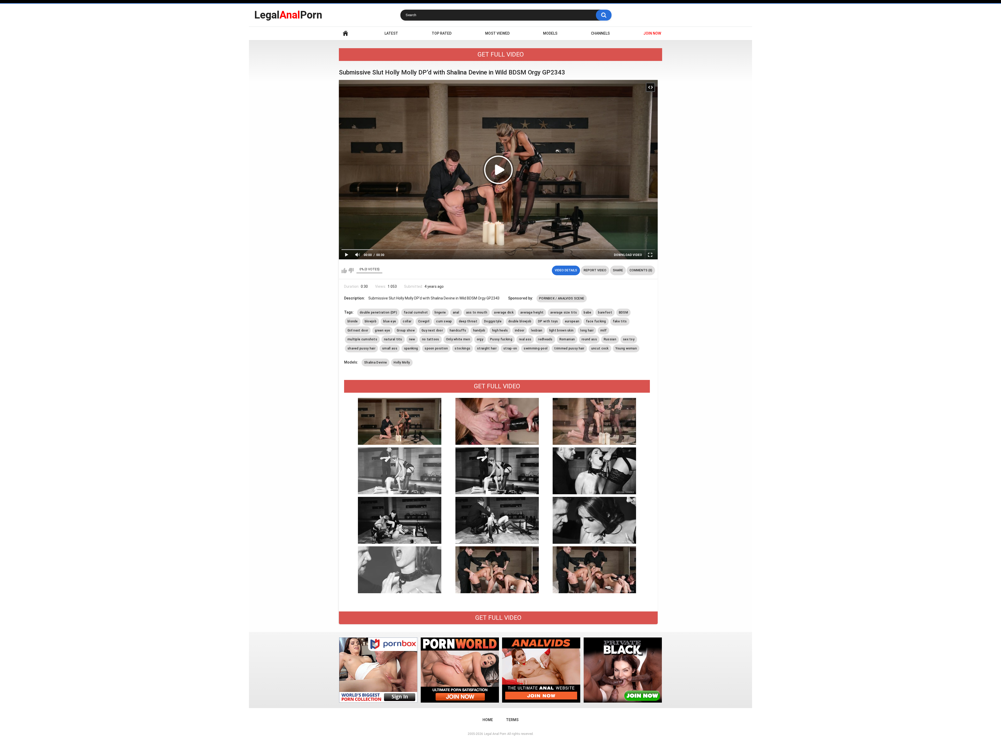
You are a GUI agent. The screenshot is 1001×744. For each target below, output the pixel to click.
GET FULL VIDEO (501, 54)
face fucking (596, 321)
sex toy (628, 339)
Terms (512, 720)
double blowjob (519, 321)
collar (407, 321)
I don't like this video (351, 270)
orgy (480, 339)
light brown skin (561, 330)
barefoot (605, 312)
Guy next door (432, 330)
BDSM (623, 312)
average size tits (563, 312)
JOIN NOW (652, 33)
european (572, 321)
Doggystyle (493, 321)
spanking (411, 348)
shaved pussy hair (361, 348)
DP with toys (548, 321)
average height (532, 312)
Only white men (458, 339)
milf (603, 330)
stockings (462, 348)
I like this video (344, 270)
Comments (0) (641, 270)
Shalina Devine (375, 362)
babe (587, 312)
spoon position (436, 348)
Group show (406, 330)
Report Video (595, 270)
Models (550, 33)
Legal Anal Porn (495, 734)
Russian (610, 339)
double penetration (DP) (378, 312)
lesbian (536, 330)
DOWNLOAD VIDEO (628, 255)
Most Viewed (497, 33)
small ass (389, 348)
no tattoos (430, 339)
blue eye (389, 321)
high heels (500, 330)
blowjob (370, 321)
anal (456, 312)
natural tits (393, 339)
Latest (391, 33)
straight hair (487, 348)
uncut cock (600, 348)
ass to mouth (476, 312)
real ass (525, 339)
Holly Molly (402, 362)
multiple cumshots (362, 339)
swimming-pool (535, 348)
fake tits (620, 321)
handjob (479, 330)
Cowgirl (423, 321)
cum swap (444, 321)
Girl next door (357, 330)
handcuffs (458, 330)
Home (345, 33)
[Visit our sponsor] (378, 670)
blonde (352, 321)
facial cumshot (416, 312)
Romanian (567, 339)
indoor (519, 330)
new (412, 339)
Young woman (626, 348)
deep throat (468, 321)
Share (618, 270)
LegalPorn (288, 15)
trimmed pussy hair (569, 348)
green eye (382, 330)
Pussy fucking (501, 339)
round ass (589, 339)
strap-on (510, 348)
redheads (545, 339)
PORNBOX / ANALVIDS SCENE (561, 298)
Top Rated (441, 33)
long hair (587, 330)
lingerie (440, 312)
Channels (600, 33)
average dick (504, 312)
